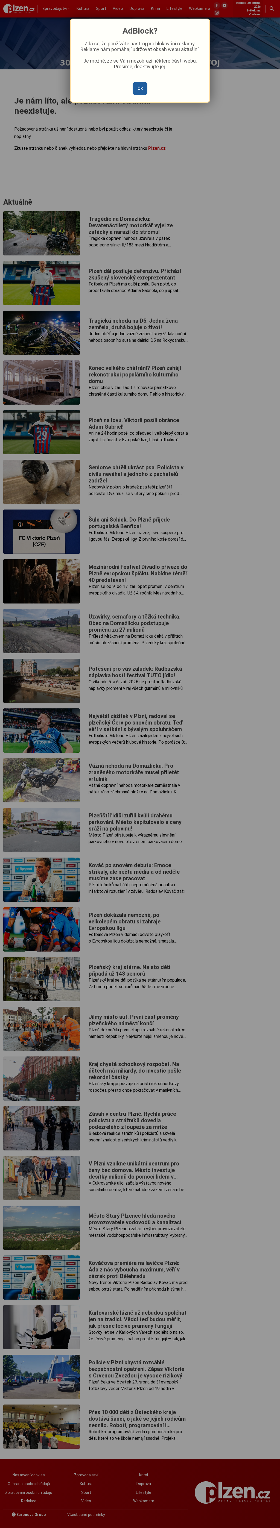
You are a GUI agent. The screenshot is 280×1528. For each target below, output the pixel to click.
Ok (140, 88)
